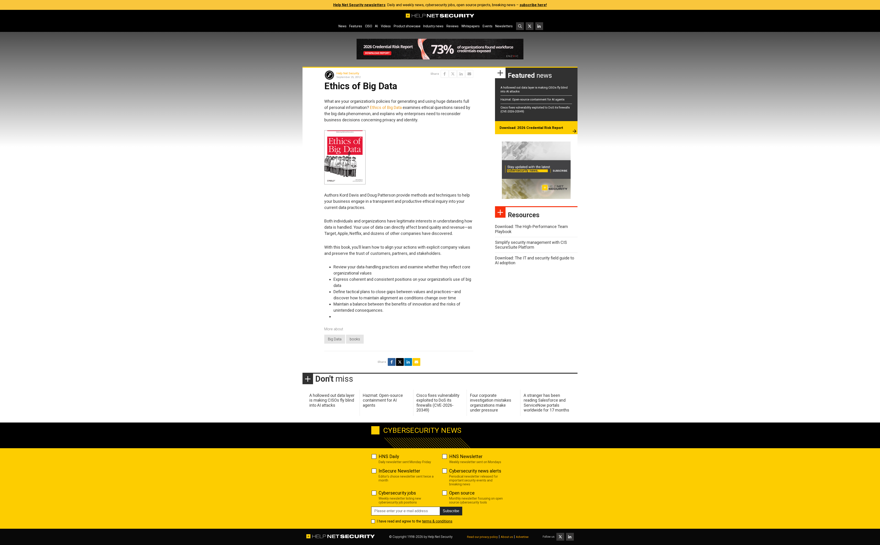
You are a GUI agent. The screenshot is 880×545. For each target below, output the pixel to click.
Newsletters (504, 26)
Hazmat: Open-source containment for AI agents (532, 99)
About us (507, 537)
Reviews (452, 26)
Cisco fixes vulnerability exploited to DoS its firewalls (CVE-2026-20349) (437, 403)
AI (376, 26)
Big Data (334, 339)
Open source (462, 493)
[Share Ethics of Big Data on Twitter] (453, 74)
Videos (386, 26)
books (355, 339)
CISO (368, 26)
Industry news (433, 26)
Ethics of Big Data (386, 107)
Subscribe (451, 511)
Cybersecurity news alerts (475, 471)
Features (355, 26)
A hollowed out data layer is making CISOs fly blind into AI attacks (332, 400)
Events (487, 26)
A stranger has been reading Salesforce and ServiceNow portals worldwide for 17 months (546, 403)
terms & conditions (437, 521)
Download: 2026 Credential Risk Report (531, 128)
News (342, 26)
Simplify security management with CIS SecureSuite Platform (531, 245)
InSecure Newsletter (399, 471)
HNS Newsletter (466, 456)
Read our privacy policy (482, 537)
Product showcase (407, 26)
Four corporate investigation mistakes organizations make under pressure (490, 403)
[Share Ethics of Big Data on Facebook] (444, 74)
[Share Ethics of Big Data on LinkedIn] (461, 74)
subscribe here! (533, 5)
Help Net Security (347, 73)
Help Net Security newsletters (359, 5)
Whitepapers (470, 26)
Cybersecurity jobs (397, 493)
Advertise (522, 537)
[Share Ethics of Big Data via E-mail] (469, 74)
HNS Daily (389, 456)
